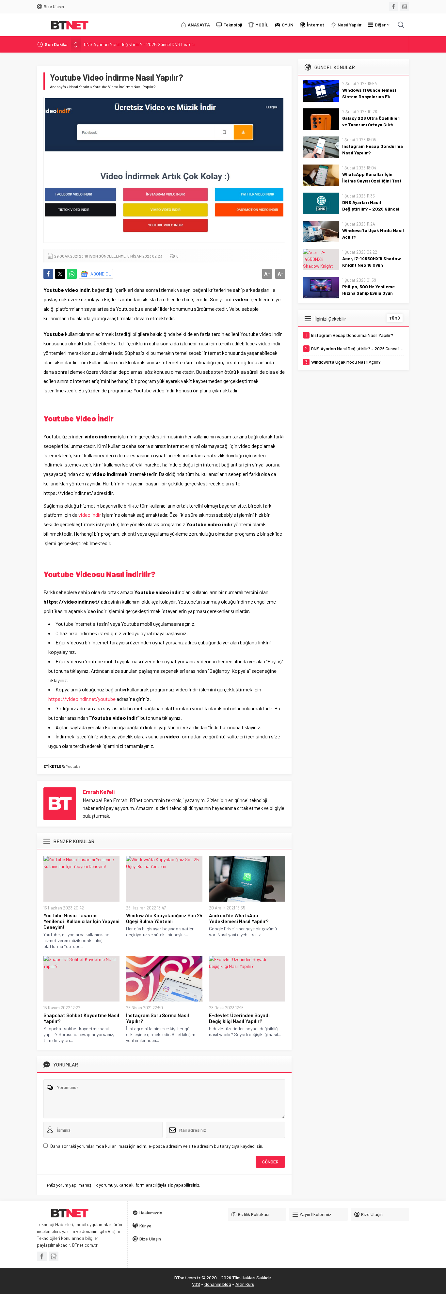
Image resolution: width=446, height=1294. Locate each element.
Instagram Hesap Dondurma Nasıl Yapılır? (372, 149)
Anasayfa (58, 86)
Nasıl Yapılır (79, 86)
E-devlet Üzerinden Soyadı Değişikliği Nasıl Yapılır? (239, 1018)
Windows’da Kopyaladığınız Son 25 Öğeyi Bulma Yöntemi (164, 918)
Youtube (73, 766)
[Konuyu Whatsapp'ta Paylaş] (72, 274)
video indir (89, 515)
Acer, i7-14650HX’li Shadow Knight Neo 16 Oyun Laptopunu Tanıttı (371, 265)
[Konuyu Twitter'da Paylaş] (60, 274)
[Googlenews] (404, 6)
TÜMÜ (394, 318)
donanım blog (217, 1284)
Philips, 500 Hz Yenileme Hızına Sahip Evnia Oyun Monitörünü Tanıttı (368, 293)
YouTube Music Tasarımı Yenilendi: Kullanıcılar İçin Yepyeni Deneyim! (81, 921)
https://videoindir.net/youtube (82, 699)
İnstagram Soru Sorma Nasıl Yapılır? (157, 1018)
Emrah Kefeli (99, 791)
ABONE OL (100, 273)
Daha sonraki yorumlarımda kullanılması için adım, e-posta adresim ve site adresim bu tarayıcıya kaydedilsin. (156, 1146)
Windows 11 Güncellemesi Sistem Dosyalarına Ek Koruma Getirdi (369, 96)
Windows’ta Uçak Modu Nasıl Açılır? (373, 234)
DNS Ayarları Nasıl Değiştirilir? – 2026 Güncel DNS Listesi (139, 44)
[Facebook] (393, 6)
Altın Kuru (244, 1284)
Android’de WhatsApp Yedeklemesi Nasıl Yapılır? (238, 918)
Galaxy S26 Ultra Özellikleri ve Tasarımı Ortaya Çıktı (371, 121)
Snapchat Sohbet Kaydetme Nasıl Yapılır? (81, 1018)
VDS (196, 1284)
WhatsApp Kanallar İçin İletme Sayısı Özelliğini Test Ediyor (372, 180)
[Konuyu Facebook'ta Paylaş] (48, 274)
